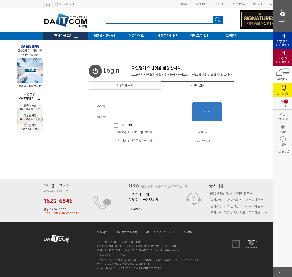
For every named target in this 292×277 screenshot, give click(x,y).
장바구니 (257, 4)
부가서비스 (239, 4)
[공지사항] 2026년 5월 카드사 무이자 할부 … (238, 199)
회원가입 (200, 4)
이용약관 (102, 232)
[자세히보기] (142, 264)
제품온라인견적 (168, 35)
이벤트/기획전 (199, 35)
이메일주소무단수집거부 (160, 232)
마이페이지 (219, 4)
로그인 (184, 4)
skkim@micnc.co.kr (171, 250)
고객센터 (232, 35)
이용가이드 (136, 35)
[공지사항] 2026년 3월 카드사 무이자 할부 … (238, 212)
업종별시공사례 (104, 35)
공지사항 (216, 186)
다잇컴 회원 (198, 85)
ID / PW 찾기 (203, 141)
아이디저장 (126, 125)
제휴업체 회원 (125, 85)
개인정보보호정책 (126, 232)
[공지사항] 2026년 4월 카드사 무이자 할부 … (238, 206)
